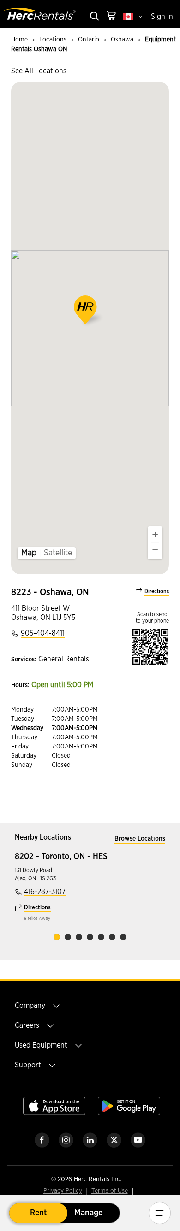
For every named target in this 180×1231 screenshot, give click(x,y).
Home (19, 39)
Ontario (88, 39)
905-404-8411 (43, 633)
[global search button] (93, 17)
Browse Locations (139, 839)
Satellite (58, 553)
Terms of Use (109, 1191)
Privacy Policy (62, 1191)
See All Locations (38, 71)
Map (28, 553)
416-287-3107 (45, 891)
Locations (52, 39)
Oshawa (122, 39)
